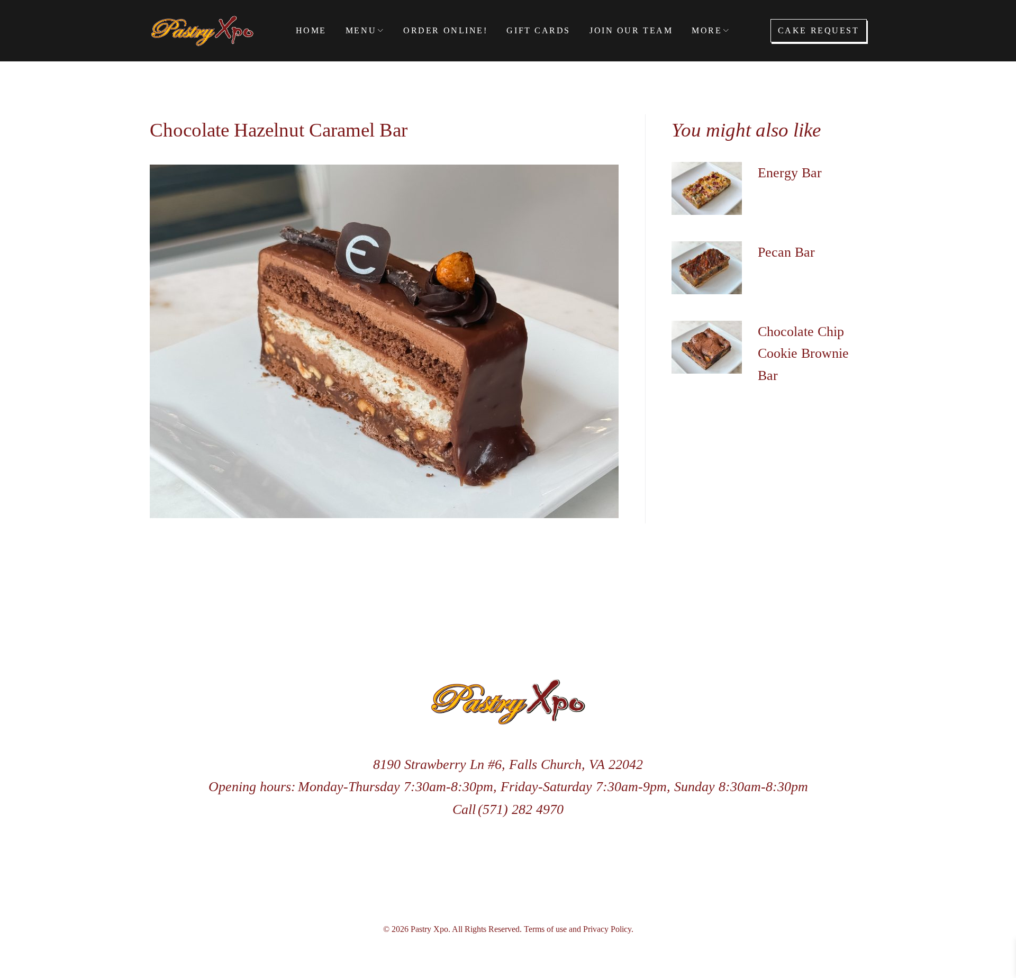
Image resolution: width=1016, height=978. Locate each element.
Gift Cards (538, 30)
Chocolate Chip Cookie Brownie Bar (803, 353)
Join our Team (631, 30)
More (707, 30)
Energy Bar (790, 172)
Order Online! (445, 30)
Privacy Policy (607, 929)
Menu (361, 30)
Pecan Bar (786, 252)
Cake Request (818, 30)
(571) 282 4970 (521, 809)
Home (311, 30)
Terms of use (545, 929)
